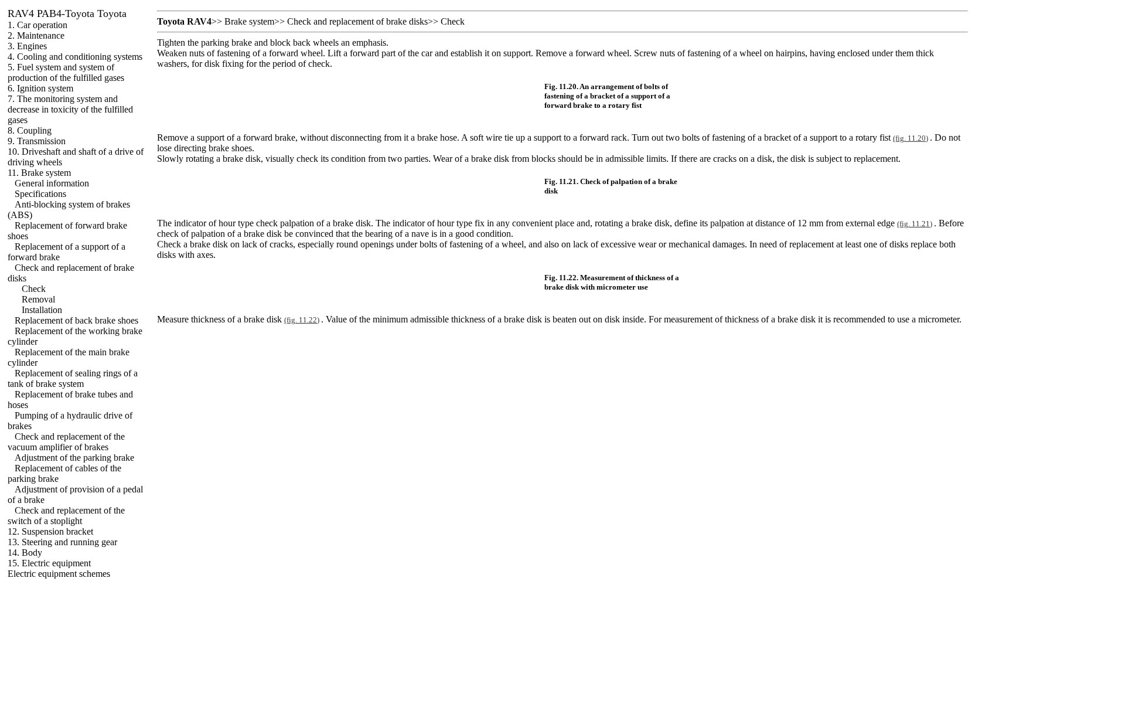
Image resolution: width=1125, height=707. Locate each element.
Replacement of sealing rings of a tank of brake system (73, 378)
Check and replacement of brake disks (357, 21)
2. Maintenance (36, 35)
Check (34, 289)
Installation (42, 310)
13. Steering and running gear (62, 542)
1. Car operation (37, 25)
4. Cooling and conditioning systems (75, 57)
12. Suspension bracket (50, 531)
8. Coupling (30, 130)
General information (52, 183)
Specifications (40, 194)
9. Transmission (37, 141)
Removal (38, 299)
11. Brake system (39, 173)
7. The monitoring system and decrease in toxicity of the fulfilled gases (70, 109)
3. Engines (27, 46)
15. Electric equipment (49, 563)
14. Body (25, 553)
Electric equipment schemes (59, 574)
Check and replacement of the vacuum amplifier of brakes (66, 441)
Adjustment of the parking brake (74, 458)
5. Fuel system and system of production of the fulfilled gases (66, 72)
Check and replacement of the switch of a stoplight (66, 515)
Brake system (249, 21)
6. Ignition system (40, 88)
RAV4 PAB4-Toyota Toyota (67, 13)
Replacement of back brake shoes (76, 320)
